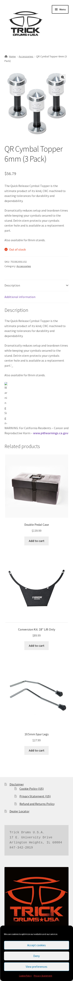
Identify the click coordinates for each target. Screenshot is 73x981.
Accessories (26, 56)
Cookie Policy (25, 975)
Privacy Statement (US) (35, 796)
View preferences (36, 967)
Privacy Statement (43, 975)
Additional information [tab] (19, 297)
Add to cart (36, 541)
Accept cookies (36, 945)
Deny (36, 956)
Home (12, 56)
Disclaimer (17, 784)
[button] (63, 77)
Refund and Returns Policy (37, 804)
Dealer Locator (19, 811)
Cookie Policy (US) (31, 789)
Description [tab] (12, 285)
